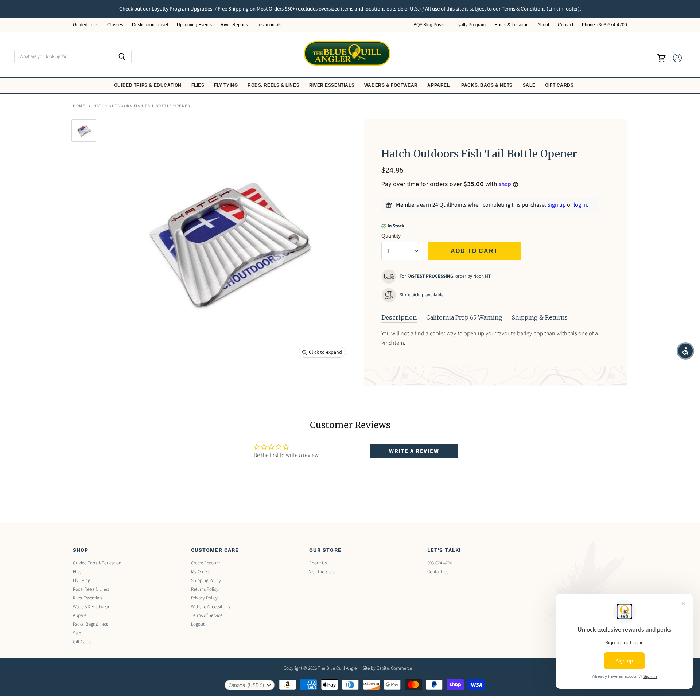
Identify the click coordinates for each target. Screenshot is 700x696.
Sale (530, 85)
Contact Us (437, 571)
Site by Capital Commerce (387, 668)
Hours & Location (511, 25)
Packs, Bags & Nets (487, 85)
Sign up (556, 205)
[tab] (399, 318)
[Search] (122, 56)
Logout (198, 624)
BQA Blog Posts (428, 25)
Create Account (205, 563)
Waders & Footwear (391, 85)
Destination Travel (150, 25)
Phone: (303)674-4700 (604, 25)
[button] (685, 351)
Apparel (439, 85)
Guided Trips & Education (148, 85)
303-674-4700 (439, 563)
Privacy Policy (204, 598)
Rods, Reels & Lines (274, 85)
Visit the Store (322, 571)
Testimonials (269, 25)
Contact (565, 25)
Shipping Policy (206, 580)
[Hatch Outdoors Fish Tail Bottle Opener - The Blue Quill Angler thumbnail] (84, 130)
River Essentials (332, 85)
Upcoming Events (194, 25)
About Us (318, 563)
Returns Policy (204, 589)
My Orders (200, 571)
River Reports (234, 25)
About (543, 25)
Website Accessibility (210, 606)
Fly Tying (226, 85)
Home (79, 106)
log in (580, 205)
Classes (115, 25)
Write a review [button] (414, 451)
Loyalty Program (469, 25)
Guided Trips (85, 25)
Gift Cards (560, 85)
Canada (246, 685)
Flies (198, 85)
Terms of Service (206, 615)
